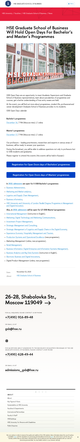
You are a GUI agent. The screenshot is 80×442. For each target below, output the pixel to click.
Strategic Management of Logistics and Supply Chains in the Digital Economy (36, 229)
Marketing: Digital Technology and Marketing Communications (30, 217)
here (15, 437)
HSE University (7, 13)
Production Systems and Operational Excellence (25, 237)
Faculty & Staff (12, 415)
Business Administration (15, 187)
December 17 (11, 134)
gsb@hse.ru (13, 329)
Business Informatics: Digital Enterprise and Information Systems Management (37, 249)
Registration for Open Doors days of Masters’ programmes (41, 174)
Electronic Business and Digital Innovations (23, 256)
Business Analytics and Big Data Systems (22, 253)
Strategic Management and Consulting (21, 225)
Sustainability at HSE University (18, 405)
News (50, 13)
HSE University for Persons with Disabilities (21, 422)
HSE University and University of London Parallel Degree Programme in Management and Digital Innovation (39, 204)
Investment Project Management (19, 221)
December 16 (12, 122)
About (10, 395)
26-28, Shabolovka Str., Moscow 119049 (30, 299)
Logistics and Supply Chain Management (22, 195)
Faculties (17, 13)
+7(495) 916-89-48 (19, 317)
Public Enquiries (12, 426)
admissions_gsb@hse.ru (21, 370)
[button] (36, 392)
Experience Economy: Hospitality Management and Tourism (29, 233)
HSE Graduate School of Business (27, 4)
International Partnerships (16, 412)
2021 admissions (15, 183)
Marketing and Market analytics (18, 191)
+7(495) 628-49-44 (19, 354)
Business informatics (14, 199)
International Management (16, 213)
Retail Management (14, 245)
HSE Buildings (12, 419)
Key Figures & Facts (14, 402)
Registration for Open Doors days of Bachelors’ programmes (41, 164)
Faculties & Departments (16, 408)
